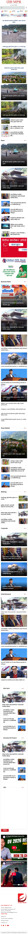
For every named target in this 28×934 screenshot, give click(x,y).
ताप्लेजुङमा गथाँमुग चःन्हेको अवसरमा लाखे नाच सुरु (16, 462)
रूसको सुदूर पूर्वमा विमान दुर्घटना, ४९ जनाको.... (9, 498)
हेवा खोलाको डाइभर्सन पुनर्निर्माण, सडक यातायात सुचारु (14, 21)
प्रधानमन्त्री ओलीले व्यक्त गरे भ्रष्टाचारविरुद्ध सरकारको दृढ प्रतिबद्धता (16, 211)
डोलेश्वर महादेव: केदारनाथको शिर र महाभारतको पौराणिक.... (8, 513)
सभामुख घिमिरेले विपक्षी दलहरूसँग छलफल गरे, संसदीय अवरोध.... (13, 420)
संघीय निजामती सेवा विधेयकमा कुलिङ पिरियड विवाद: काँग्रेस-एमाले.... (13, 414)
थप (24, 140)
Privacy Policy (4, 920)
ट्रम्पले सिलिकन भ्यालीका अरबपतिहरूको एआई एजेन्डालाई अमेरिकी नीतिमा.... (17, 196)
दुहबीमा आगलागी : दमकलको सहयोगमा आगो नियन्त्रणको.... (7, 506)
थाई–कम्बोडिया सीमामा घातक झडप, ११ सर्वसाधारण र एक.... (17, 127)
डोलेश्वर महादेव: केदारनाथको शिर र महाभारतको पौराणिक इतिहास (13, 187)
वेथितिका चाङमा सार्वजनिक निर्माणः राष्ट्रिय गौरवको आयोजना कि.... (17, 226)
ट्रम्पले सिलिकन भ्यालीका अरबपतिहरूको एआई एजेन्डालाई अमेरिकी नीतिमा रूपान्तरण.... (9, 712)
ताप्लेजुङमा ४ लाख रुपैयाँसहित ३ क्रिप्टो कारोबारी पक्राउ (17, 234)
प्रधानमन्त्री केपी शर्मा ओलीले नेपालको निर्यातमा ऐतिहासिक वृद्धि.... (17, 134)
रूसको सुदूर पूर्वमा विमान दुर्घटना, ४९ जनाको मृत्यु (14, 47)
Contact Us (4, 922)
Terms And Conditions (7, 918)
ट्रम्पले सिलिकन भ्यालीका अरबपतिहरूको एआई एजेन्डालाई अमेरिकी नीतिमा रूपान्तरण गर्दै (17, 469)
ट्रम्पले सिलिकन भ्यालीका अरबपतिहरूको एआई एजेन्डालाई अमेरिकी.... (8, 521)
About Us (3, 916)
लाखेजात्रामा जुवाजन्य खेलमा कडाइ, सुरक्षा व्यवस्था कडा (14, 68)
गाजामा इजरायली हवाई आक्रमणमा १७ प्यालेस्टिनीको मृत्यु (18, 204)
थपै (24, 594)
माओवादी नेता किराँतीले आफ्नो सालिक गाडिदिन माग (17, 219)
